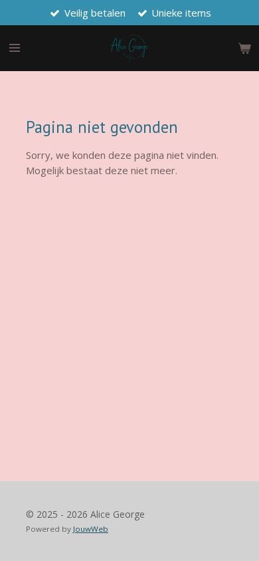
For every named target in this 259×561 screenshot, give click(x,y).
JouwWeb (90, 529)
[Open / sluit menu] (14, 48)
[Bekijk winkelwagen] (244, 48)
